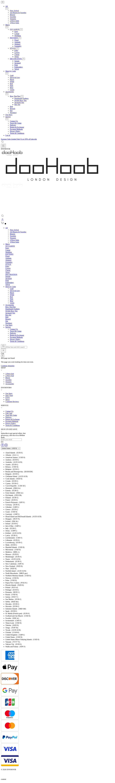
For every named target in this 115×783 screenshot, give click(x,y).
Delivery (13, 125)
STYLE (13, 48)
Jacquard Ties (19, 102)
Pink (11, 86)
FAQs (7, 397)
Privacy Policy (15, 131)
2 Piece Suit (9, 376)
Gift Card (8, 413)
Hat (11, 111)
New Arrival (14, 11)
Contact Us (14, 121)
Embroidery (18, 67)
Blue (11, 88)
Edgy (16, 50)
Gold (11, 75)
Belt (11, 107)
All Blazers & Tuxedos (18, 13)
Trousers (13, 19)
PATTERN (14, 38)
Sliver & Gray (15, 77)
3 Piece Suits (14, 23)
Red (11, 84)
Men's (7, 25)
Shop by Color (10, 71)
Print (16, 65)
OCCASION (15, 29)
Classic (16, 55)
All (6, 6)
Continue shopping (7, 366)
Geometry (17, 46)
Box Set (17, 105)
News (7, 400)
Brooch (12, 109)
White (12, 82)
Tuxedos (13, 17)
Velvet (16, 69)
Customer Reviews (12, 402)
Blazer (7, 378)
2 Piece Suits (14, 21)
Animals (17, 42)
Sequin (16, 61)
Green (12, 90)
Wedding (17, 36)
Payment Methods (16, 129)
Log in (7, 135)
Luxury (17, 52)
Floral (16, 40)
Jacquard (17, 63)
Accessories (9, 92)
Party (16, 32)
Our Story (8, 115)
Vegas (16, 57)
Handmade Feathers (21, 98)
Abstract (17, 44)
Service (8, 117)
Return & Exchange (17, 127)
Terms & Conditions (17, 133)
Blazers (12, 15)
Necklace (13, 113)
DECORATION (16, 59)
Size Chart (9, 395)
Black (12, 80)
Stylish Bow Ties (20, 100)
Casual (16, 34)
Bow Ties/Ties (15, 96)
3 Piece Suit (9, 374)
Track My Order (15, 123)
